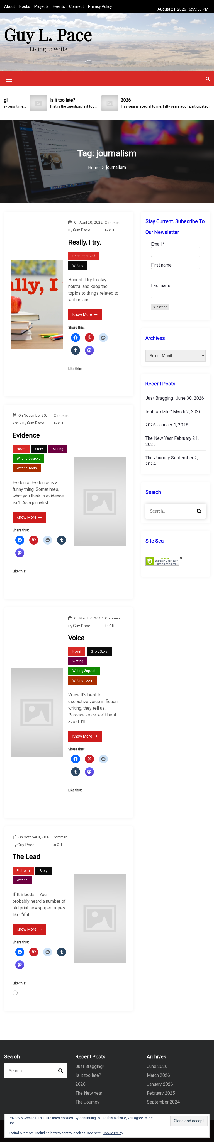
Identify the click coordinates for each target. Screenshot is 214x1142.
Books (24, 6)
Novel (21, 449)
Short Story (99, 651)
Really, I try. (84, 242)
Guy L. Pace (48, 34)
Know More (82, 314)
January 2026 (160, 1084)
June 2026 (157, 1066)
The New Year (159, 438)
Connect (76, 6)
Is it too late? (158, 411)
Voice (76, 638)
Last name (161, 285)
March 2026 (158, 1075)
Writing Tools (27, 468)
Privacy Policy (100, 6)
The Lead (26, 857)
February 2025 (161, 1093)
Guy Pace (81, 230)
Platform (23, 871)
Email (158, 244)
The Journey (157, 457)
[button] (208, 78)
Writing (77, 265)
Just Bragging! (160, 398)
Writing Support (28, 458)
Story (39, 449)
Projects (41, 6)
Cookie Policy (113, 1133)
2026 (150, 425)
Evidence (26, 435)
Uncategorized (83, 256)
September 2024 (163, 1102)
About (9, 6)
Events (59, 6)
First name (161, 265)
